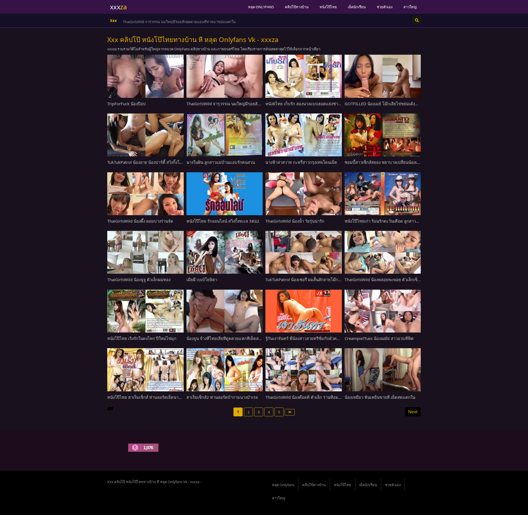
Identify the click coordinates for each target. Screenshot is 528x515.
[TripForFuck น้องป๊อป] (145, 76)
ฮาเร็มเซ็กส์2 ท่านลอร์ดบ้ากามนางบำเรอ (222, 397)
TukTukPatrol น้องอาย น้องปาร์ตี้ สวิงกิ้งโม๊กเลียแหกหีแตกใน (161, 162)
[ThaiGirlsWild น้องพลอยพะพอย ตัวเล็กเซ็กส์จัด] (383, 252)
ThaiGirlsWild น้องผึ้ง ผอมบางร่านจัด (140, 221)
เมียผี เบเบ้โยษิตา (201, 279)
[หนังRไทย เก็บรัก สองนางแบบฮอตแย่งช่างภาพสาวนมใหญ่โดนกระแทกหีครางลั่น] (303, 76)
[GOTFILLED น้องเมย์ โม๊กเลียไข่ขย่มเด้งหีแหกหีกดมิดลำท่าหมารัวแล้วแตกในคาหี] (383, 76)
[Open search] (417, 20)
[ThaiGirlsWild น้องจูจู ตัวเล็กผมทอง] (145, 252)
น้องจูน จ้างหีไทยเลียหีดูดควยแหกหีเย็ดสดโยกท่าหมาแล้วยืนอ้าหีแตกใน (250, 338)
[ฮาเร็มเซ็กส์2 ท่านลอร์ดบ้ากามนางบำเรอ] (224, 369)
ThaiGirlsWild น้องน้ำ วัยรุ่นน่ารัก (294, 221)
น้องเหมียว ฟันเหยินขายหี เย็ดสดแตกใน (380, 397)
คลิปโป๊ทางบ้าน (297, 6)
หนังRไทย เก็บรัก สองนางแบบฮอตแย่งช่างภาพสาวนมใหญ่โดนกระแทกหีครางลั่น (336, 103)
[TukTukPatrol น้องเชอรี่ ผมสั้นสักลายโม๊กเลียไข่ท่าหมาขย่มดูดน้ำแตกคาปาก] (303, 252)
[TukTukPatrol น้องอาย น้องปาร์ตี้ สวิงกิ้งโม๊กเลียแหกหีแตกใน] (145, 134)
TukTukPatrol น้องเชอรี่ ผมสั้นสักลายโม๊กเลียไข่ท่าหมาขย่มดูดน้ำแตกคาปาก (333, 279)
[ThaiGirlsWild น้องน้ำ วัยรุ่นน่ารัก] (303, 193)
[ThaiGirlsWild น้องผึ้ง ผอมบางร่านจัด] (145, 193)
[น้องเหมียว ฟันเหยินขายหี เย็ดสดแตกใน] (383, 369)
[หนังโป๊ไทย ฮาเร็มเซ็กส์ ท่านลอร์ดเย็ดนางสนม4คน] (145, 369)
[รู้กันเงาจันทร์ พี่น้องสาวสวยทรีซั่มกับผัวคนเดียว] (303, 311)
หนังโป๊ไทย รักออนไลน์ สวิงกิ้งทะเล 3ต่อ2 (222, 221)
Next (413, 412)
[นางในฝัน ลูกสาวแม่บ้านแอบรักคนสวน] (224, 134)
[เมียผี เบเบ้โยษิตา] (224, 252)
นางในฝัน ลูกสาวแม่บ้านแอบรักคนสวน (220, 162)
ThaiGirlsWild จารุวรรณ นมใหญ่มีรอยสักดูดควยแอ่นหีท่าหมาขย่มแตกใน (179, 21)
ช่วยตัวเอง (384, 6)
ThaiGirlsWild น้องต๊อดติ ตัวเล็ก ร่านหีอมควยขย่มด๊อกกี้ (314, 397)
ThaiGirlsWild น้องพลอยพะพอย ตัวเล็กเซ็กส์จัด (386, 279)
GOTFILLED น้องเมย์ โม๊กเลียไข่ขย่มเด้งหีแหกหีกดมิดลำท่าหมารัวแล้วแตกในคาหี (417, 103)
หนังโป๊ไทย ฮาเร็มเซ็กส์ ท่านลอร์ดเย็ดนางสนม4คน (151, 397)
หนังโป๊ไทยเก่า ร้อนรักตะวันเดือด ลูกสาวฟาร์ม (385, 221)
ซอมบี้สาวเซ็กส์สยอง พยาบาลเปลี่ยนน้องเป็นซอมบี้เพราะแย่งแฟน (402, 162)
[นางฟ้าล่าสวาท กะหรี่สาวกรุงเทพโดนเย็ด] (303, 134)
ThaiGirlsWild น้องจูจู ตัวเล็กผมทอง (138, 279)
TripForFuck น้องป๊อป (126, 103)
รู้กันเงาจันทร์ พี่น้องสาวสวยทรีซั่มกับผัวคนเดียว (306, 338)
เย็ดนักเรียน (357, 6)
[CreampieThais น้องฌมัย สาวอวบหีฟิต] (383, 311)
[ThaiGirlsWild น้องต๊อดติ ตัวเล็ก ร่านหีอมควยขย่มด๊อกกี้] (303, 369)
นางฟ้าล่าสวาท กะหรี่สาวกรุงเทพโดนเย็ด (301, 162)
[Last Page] (290, 412)
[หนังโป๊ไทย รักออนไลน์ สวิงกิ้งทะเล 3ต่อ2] (224, 193)
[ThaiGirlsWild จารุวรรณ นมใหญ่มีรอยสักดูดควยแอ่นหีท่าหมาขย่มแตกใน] (224, 76)
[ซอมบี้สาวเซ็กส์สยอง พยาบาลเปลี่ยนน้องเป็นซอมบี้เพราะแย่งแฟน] (383, 134)
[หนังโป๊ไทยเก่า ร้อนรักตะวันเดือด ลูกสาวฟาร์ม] (383, 193)
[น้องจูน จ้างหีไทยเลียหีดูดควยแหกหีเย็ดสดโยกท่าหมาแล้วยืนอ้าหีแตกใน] (224, 311)
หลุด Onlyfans (261, 6)
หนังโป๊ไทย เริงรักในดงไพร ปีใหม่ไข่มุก (141, 338)
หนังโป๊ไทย (328, 6)
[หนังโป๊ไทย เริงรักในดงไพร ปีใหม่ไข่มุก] (145, 311)
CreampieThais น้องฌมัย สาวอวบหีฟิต (379, 338)
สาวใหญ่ (410, 6)
